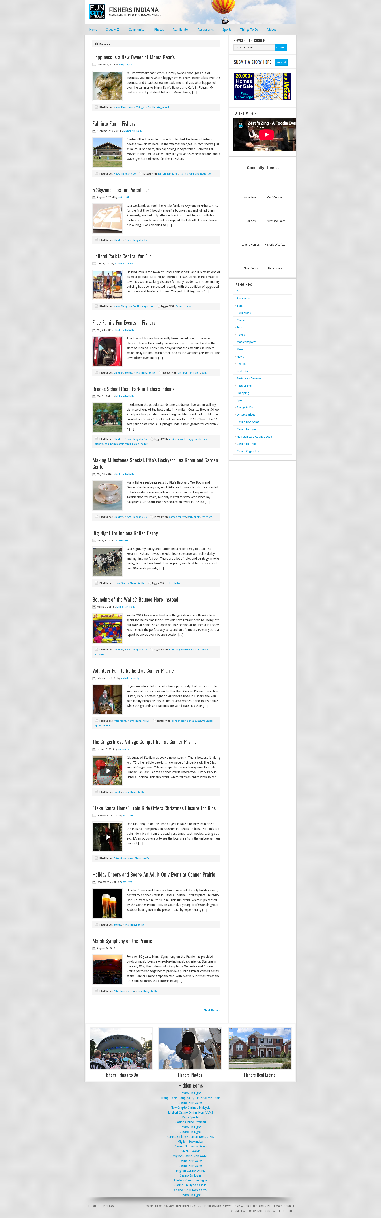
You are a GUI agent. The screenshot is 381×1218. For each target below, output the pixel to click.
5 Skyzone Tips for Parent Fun (121, 190)
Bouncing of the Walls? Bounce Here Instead (135, 599)
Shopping (243, 393)
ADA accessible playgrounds (185, 439)
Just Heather (125, 197)
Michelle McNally (132, 131)
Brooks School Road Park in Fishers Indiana (133, 389)
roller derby (173, 583)
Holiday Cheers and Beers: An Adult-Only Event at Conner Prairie (153, 874)
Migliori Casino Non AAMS (190, 1156)
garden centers (177, 517)
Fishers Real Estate (260, 1074)
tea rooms (208, 517)
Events (128, 372)
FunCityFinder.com (188, 1206)
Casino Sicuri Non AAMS (190, 1190)
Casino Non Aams (248, 422)
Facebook (263, 1211)
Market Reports (246, 342)
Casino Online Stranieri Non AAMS (190, 1136)
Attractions (120, 720)
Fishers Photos (190, 1074)
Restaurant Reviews (249, 378)
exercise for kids (190, 649)
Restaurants (128, 107)
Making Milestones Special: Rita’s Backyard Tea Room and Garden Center (155, 463)
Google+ (288, 1211)
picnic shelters (140, 444)
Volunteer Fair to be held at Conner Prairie (133, 670)
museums (195, 720)
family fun (172, 173)
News (117, 107)
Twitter (276, 1211)
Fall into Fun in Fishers (113, 123)
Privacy (277, 1206)
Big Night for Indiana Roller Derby (125, 533)
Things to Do (143, 107)
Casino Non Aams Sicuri (191, 1146)
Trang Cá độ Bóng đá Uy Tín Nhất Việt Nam (190, 1098)
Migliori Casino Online (190, 1170)
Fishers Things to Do (121, 1074)
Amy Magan (125, 64)
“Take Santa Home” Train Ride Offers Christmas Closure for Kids (154, 808)
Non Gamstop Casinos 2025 (254, 436)
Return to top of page (101, 1206)
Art (239, 291)
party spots (193, 517)
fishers (180, 306)
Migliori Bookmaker (190, 1141)
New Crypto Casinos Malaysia (190, 1107)
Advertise (265, 1206)
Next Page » (212, 1010)
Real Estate (243, 371)
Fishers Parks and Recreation (196, 173)
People (241, 363)
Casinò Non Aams (190, 1161)
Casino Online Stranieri (190, 1122)
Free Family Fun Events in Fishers (123, 322)
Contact (289, 1206)
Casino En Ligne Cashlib (190, 1185)
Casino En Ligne (246, 429)
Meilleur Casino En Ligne (190, 1180)
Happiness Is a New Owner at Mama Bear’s (133, 57)
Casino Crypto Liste (249, 451)
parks (188, 306)
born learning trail (120, 444)
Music (131, 991)
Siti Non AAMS (191, 1151)
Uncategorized (160, 107)
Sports (125, 583)
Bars (240, 305)
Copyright (151, 1206)
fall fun (162, 173)
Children (118, 240)
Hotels (241, 334)
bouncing (174, 649)
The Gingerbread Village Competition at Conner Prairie (144, 741)
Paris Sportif (190, 1117)
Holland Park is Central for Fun (122, 256)
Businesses (244, 313)
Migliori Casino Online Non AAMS (190, 1112)
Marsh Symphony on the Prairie (122, 940)
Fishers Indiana (134, 10)
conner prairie (180, 720)
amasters (123, 749)
